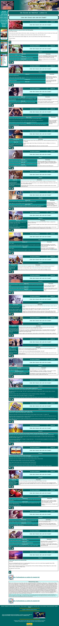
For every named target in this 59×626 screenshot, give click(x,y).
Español (3, 58)
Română (3, 61)
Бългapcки (4, 62)
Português (4, 59)
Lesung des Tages (37, 606)
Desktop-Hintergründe (50, 606)
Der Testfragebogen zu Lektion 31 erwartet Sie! (26, 577)
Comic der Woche (43, 606)
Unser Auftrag (11, 606)
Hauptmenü (7, 606)
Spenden (56, 606)
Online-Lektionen (17, 606)
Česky (3, 60)
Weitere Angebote (24, 606)
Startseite (2, 606)
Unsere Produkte (30, 606)
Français (3, 57)
